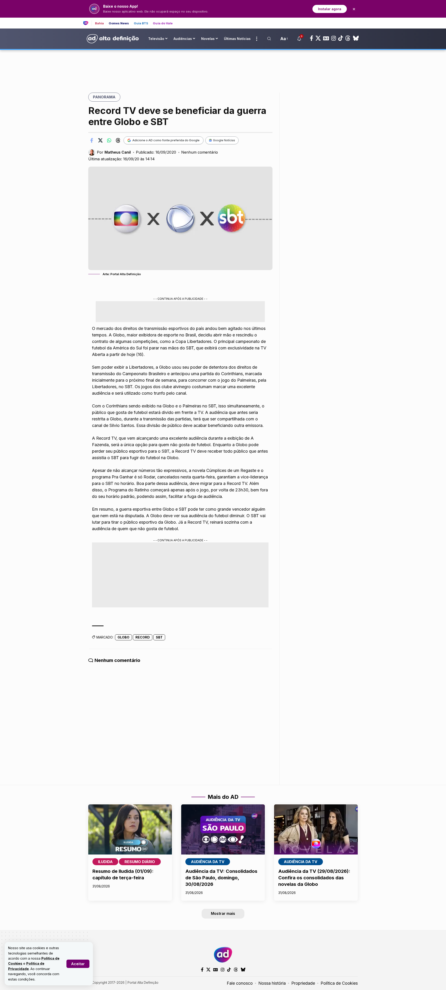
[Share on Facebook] (91, 140)
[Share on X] (100, 140)
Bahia (99, 23)
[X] (318, 38)
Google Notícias (224, 140)
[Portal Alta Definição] (223, 954)
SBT (159, 637)
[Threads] (348, 38)
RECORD (142, 637)
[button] (77, 964)
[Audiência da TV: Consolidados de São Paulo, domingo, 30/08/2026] (223, 829)
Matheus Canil (118, 152)
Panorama (104, 97)
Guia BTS (141, 23)
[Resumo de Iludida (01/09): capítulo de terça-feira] (130, 829)
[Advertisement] (223, 65)
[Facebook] (311, 38)
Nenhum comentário (199, 152)
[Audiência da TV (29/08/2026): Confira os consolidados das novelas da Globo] (316, 829)
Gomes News (119, 23)
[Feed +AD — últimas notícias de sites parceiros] (87, 23)
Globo (123, 637)
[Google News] (326, 38)
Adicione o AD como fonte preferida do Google (166, 140)
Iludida (105, 861)
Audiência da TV (207, 861)
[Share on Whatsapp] (109, 140)
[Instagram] (333, 38)
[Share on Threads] (118, 140)
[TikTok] (340, 38)
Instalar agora (329, 9)
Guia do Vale (163, 23)
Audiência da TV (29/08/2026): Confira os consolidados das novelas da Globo (314, 877)
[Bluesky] (356, 38)
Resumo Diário (140, 861)
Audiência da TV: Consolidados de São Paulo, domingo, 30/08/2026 (221, 877)
